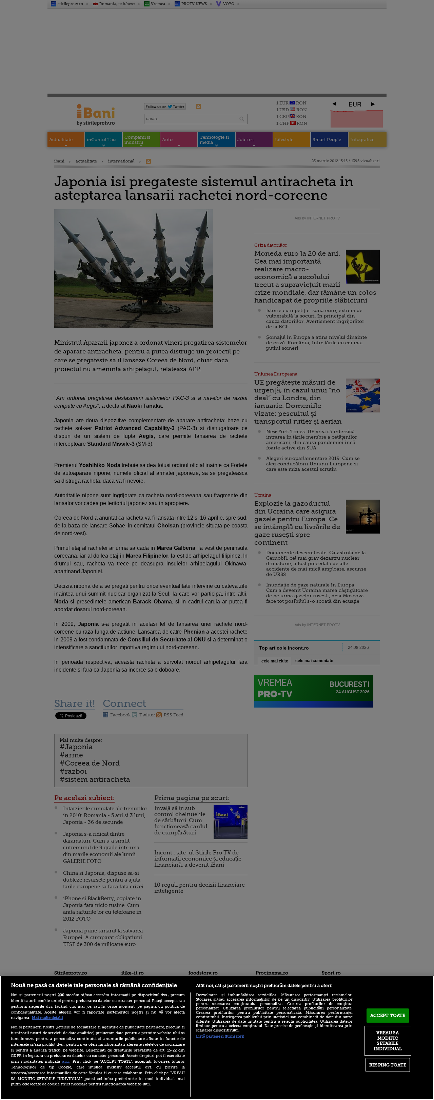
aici (66, 1061)
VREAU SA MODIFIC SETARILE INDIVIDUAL (388, 1040)
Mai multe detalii (47, 1018)
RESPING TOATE (387, 1064)
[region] (217, 1037)
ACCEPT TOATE (388, 1015)
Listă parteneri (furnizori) (220, 1036)
